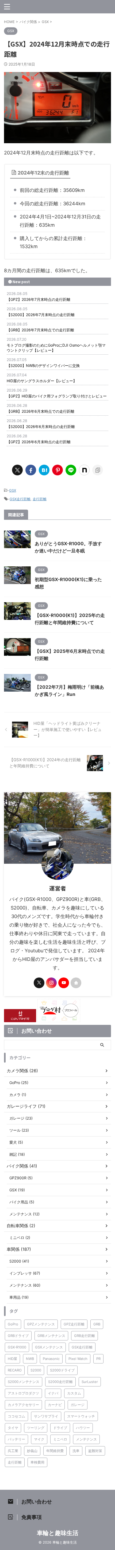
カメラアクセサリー (23, 1405)
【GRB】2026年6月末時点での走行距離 (40, 411)
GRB (96, 1324)
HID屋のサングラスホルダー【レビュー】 (42, 380)
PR (98, 1358)
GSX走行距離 (20, 499)
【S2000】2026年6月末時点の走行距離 (41, 426)
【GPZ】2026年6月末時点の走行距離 (39, 441)
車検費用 (37, 1462)
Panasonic (51, 1358)
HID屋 (12, 1358)
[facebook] (30, 470)
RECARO (15, 1370)
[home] (76, 982)
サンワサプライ (46, 1416)
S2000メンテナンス (23, 1382)
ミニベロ (60, 1439)
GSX (12, 490)
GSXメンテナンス (49, 1347)
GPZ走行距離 (74, 1324)
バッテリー (16, 1439)
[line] (71, 470)
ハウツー (83, 1428)
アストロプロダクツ (23, 1393)
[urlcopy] (97, 470)
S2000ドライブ (62, 1370)
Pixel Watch (77, 1358)
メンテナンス (86, 1439)
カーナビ (55, 1405)
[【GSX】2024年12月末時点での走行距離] (44, 470)
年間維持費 (55, 1451)
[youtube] (63, 982)
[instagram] (51, 982)
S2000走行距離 (60, 1382)
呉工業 (13, 1451)
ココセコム (16, 1416)
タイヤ (13, 1428)
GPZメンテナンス (41, 1324)
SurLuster (90, 1382)
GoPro (13, 1324)
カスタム (74, 1393)
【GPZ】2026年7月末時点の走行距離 (38, 299)
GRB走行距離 (84, 1335)
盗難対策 (95, 1451)
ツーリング (35, 1428)
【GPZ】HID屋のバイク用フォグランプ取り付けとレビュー (57, 396)
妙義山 (32, 1451)
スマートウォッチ (81, 1416)
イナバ (53, 1393)
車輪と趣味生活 (57, 1532)
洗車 (75, 1451)
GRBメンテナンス (51, 1335)
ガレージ (78, 1405)
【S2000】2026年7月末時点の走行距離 (41, 314)
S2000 (35, 1370)
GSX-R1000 (17, 1347)
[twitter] (17, 470)
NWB (30, 1358)
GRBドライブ (18, 1335)
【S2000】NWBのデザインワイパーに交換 (43, 365)
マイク (39, 1439)
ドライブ (60, 1428)
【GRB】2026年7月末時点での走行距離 (40, 330)
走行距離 (40, 499)
